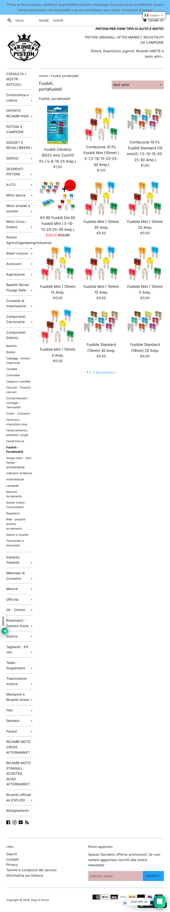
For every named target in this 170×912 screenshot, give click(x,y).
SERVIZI (19, 158)
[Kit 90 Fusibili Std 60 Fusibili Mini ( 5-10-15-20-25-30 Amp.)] (57, 196)
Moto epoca (19, 195)
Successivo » (106, 372)
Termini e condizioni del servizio (31, 870)
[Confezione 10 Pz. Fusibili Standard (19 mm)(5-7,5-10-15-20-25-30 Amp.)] (145, 120)
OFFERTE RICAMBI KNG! (19, 113)
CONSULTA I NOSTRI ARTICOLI (16, 79)
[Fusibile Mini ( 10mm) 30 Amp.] (101, 198)
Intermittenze (15, 479)
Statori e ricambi (17, 534)
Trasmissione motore (19, 681)
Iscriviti (58, 20)
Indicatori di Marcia (19, 473)
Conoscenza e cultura (19, 97)
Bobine (10, 352)
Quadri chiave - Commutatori (16, 505)
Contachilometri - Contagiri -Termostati (17, 403)
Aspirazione (19, 274)
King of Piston (40, 900)
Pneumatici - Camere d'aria (19, 623)
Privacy (12, 865)
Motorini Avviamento (14, 494)
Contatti (12, 859)
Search (11, 854)
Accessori (19, 264)
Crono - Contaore (18, 413)
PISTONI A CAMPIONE (15, 129)
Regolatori (13, 513)
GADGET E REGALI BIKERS (19, 145)
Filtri (19, 710)
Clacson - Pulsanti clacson (18, 390)
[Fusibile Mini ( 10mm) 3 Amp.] (57, 326)
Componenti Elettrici (19, 335)
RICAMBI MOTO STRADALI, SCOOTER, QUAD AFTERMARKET (18, 773)
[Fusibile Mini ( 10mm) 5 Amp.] (145, 263)
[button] (154, 15)
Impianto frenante (19, 560)
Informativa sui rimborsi (24, 875)
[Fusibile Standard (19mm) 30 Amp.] (101, 323)
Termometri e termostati (15, 543)
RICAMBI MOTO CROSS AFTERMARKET (18, 747)
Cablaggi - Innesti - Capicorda (19, 361)
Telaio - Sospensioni (19, 665)
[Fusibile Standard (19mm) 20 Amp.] (145, 323)
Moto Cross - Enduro (19, 224)
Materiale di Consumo (19, 575)
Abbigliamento (17, 810)
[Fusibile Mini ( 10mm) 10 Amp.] (101, 263)
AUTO (19, 185)
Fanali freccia (15, 441)
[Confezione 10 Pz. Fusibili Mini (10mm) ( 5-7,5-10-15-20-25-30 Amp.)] (101, 123)
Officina (19, 599)
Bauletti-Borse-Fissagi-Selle (19, 287)
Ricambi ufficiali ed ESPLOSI (19, 797)
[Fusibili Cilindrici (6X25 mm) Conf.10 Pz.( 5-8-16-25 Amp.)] (57, 124)
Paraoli (19, 731)
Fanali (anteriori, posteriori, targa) (17, 433)
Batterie (11, 346)
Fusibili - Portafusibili (14, 450)
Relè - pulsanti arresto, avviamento (15, 524)
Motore (19, 589)
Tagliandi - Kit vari (19, 649)
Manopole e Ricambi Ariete (19, 697)
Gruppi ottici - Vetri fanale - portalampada (18, 462)
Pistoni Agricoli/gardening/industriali (19, 241)
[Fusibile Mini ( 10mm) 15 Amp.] (57, 263)
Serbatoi (19, 721)
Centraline (13, 375)
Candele (11, 369)
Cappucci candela (18, 381)
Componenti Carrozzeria (19, 319)
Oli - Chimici (19, 610)
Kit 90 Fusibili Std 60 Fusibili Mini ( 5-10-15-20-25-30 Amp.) (57, 223)
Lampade (12, 485)
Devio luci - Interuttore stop (16, 422)
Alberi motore (19, 253)
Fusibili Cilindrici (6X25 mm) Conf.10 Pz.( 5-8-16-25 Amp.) (57, 155)
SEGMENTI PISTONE (19, 171)
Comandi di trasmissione (19, 303)
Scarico (19, 636)
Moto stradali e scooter (19, 208)
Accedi (44, 20)
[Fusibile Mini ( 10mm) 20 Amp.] (145, 198)
